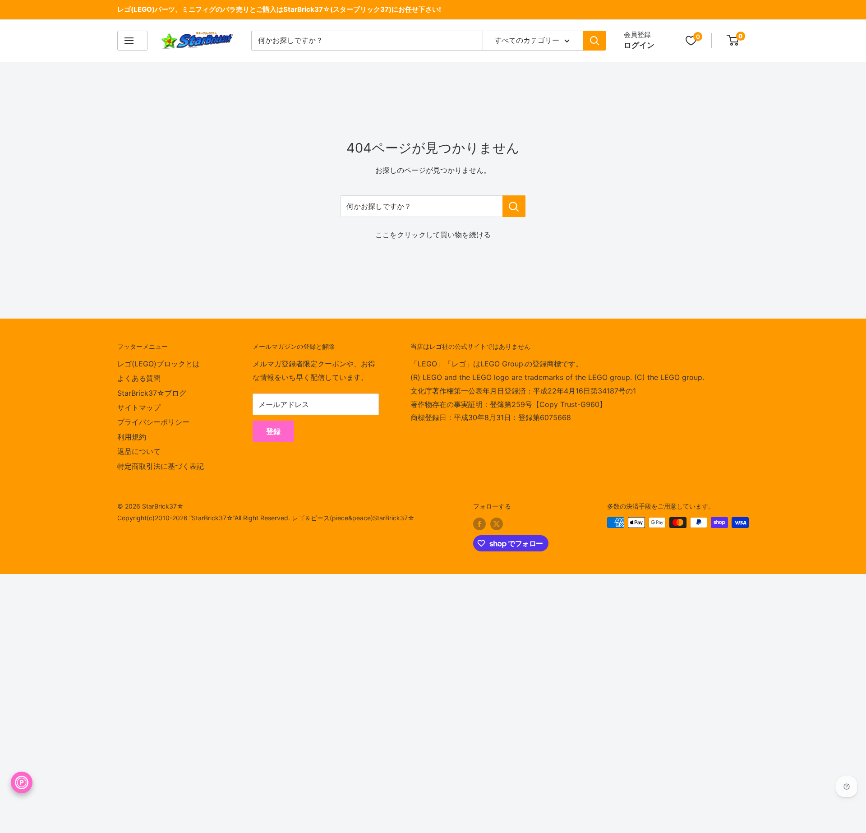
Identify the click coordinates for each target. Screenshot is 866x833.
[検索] (594, 41)
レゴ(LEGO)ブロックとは (158, 363)
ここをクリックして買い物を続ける (433, 234)
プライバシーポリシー (153, 421)
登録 (273, 431)
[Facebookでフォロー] (479, 523)
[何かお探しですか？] (513, 206)
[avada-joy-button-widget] (21, 782)
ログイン (639, 45)
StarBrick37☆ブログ (151, 393)
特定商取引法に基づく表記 (160, 466)
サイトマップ (139, 407)
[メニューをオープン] (132, 41)
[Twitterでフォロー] (496, 523)
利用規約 (131, 436)
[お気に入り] (691, 41)
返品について (139, 451)
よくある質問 (139, 378)
